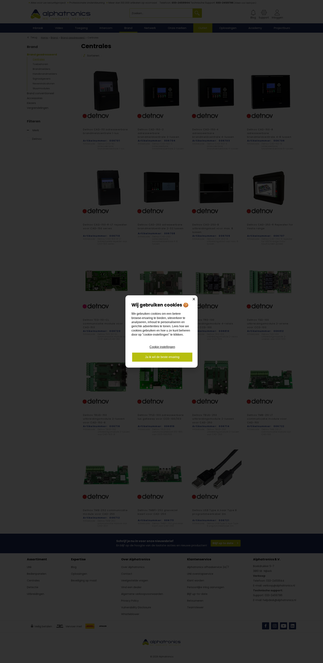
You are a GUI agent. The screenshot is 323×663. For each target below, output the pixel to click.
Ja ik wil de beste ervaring (162, 357)
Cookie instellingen (162, 346)
